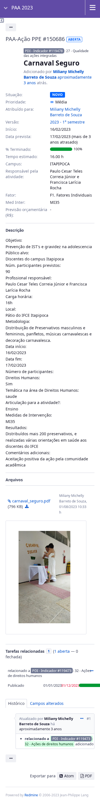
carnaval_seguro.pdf (31, 501)
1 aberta (62, 651)
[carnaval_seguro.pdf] (46, 577)
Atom (69, 775)
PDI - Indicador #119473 (51, 670)
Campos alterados (47, 703)
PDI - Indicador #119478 (44, 51)
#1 (89, 718)
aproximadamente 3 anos (40, 728)
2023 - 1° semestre (67, 122)
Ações (91, 670)
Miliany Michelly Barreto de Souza (54, 74)
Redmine (31, 795)
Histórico (16, 703)
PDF (88, 775)
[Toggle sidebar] (2, 20)
